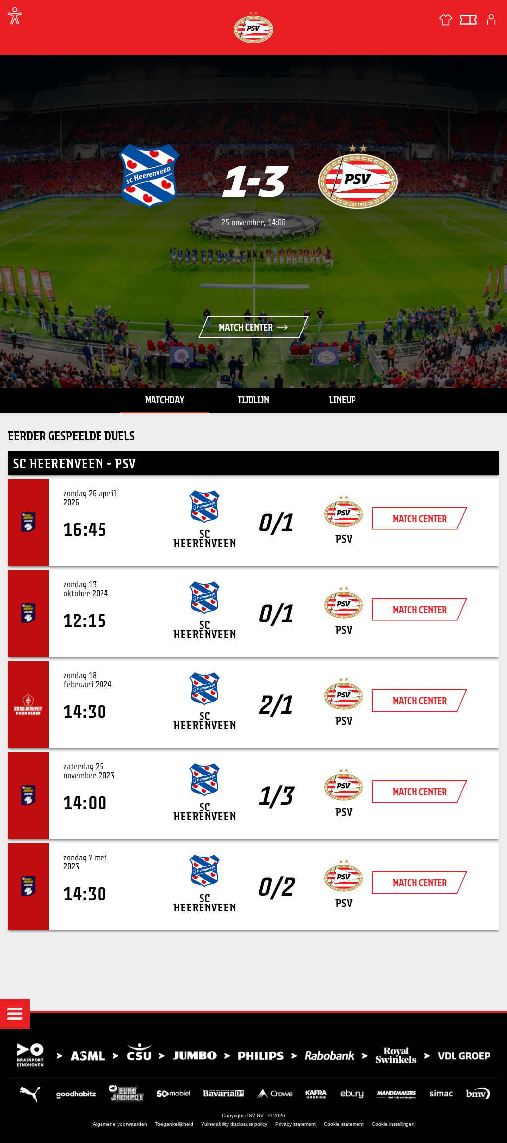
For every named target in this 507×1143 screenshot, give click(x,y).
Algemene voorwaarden (120, 1124)
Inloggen (491, 20)
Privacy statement (295, 1124)
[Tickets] (468, 20)
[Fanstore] (446, 20)
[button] (15, 1014)
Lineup (342, 400)
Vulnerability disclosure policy (234, 1124)
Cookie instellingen (393, 1124)
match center (420, 518)
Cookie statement (344, 1124)
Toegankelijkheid (174, 1124)
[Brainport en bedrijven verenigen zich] (253, 1055)
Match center (246, 327)
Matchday (164, 400)
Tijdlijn (253, 400)
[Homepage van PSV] (253, 27)
